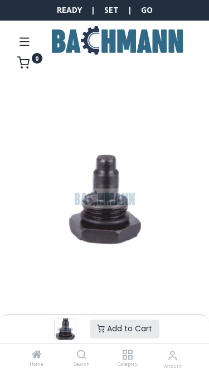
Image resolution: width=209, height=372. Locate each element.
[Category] (127, 355)
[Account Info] (172, 355)
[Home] (37, 355)
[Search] (81, 355)
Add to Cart (128, 328)
